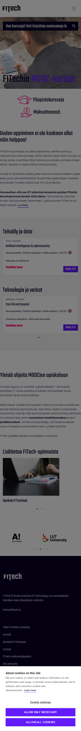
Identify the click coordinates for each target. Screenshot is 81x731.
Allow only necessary (40, 712)
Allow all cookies (40, 722)
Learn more (30, 690)
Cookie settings (40, 702)
